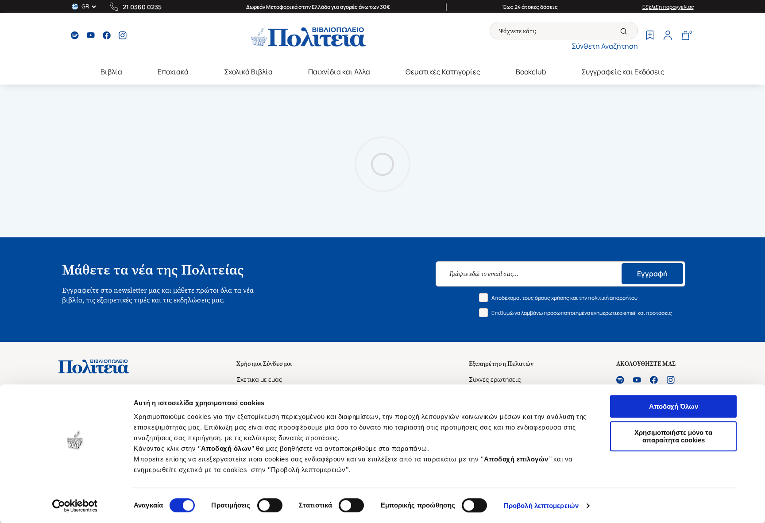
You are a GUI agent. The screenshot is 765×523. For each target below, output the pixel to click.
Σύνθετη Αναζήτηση (605, 46)
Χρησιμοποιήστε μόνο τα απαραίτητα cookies (673, 436)
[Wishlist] (650, 36)
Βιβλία (111, 72)
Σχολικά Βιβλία (248, 72)
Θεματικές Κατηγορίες (443, 72)
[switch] (269, 505)
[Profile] (667, 36)
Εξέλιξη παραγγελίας (668, 7)
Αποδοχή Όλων (673, 406)
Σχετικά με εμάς (259, 379)
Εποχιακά (173, 72)
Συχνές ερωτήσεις (495, 379)
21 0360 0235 (142, 7)
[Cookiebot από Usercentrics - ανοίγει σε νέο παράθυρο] (75, 505)
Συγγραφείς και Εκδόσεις (623, 72)
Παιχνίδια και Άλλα (339, 72)
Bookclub (531, 72)
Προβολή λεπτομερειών (541, 505)
